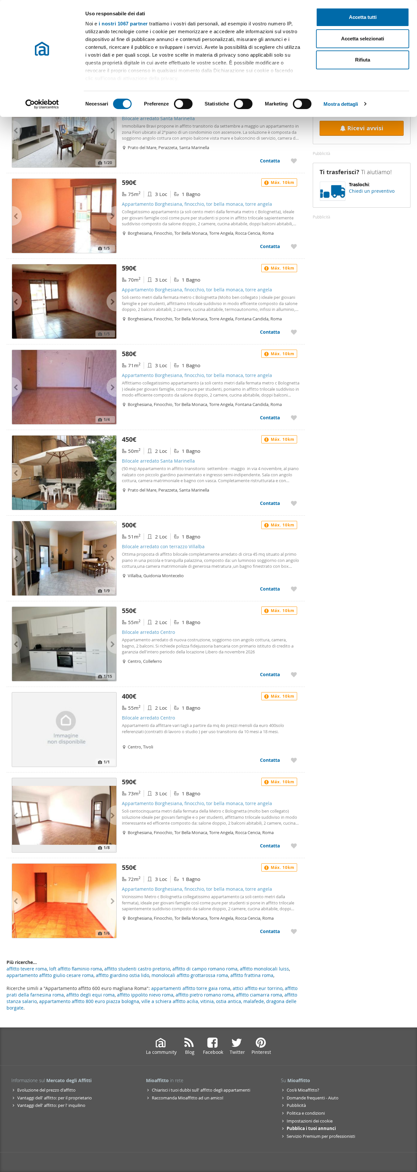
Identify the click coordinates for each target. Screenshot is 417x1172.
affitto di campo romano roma (204, 969)
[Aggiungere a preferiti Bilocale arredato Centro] (294, 674)
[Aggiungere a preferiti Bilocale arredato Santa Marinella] (294, 160)
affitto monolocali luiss (264, 969)
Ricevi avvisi (365, 128)
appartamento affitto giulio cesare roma (50, 975)
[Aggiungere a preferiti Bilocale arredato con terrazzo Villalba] (294, 588)
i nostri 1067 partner (123, 23)
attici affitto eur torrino (257, 988)
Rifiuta (362, 60)
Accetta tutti (363, 17)
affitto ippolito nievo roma (145, 995)
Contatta (270, 161)
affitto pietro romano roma (205, 995)
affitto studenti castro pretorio (137, 969)
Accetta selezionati (362, 38)
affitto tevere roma (27, 969)
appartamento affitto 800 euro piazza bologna (89, 1001)
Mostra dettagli (341, 104)
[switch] (183, 104)
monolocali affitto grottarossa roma (189, 975)
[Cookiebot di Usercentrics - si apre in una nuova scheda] (42, 104)
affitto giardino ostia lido (122, 975)
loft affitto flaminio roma (75, 969)
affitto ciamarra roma (259, 995)
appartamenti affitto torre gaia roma (190, 988)
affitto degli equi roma (90, 995)
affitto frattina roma (251, 975)
